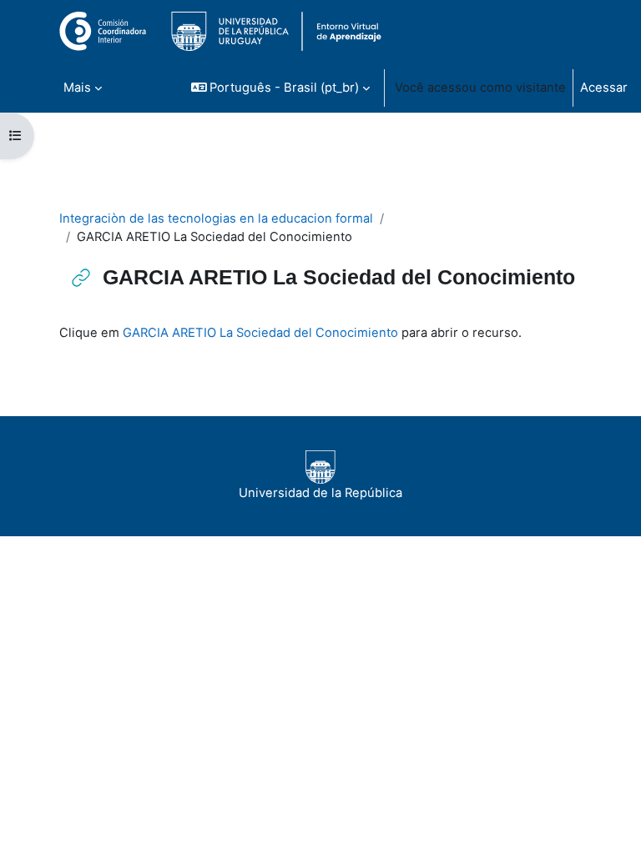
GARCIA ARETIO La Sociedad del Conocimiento (260, 332)
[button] (280, 88)
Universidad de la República (320, 492)
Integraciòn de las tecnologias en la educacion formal (216, 218)
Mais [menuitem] (77, 87)
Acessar (604, 87)
